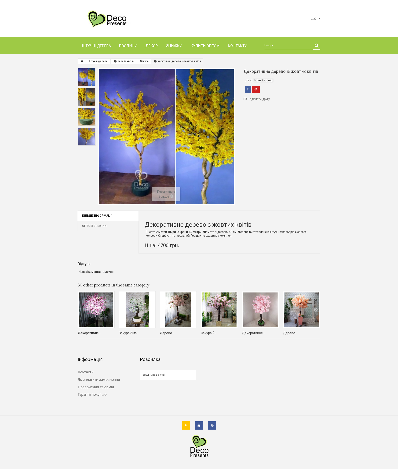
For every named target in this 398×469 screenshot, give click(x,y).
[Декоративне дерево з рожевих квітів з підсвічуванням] (96, 309)
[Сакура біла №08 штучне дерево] (137, 309)
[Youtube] (199, 425)
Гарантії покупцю (92, 394)
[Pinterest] (212, 425)
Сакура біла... (128, 333)
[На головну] (82, 61)
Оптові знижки (94, 226)
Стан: (248, 80)
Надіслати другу (259, 99)
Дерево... (167, 333)
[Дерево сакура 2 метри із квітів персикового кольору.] (301, 309)
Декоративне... (89, 333)
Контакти (85, 371)
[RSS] (186, 425)
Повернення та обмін (96, 386)
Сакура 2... (208, 333)
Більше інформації (97, 215)
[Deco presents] (116, 19)
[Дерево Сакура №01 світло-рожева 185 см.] (178, 309)
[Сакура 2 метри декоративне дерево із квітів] (219, 309)
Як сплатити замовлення (99, 379)
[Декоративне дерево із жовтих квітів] (87, 77)
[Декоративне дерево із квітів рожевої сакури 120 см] (260, 309)
